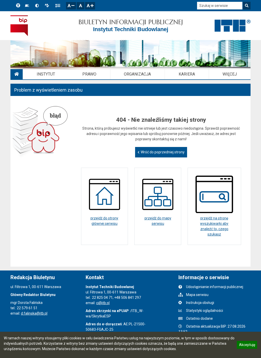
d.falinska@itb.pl (34, 313)
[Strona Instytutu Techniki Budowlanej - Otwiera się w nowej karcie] (233, 26)
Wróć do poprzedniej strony (163, 152)
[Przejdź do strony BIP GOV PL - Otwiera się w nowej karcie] (19, 25)
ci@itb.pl (103, 303)
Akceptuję (247, 345)
